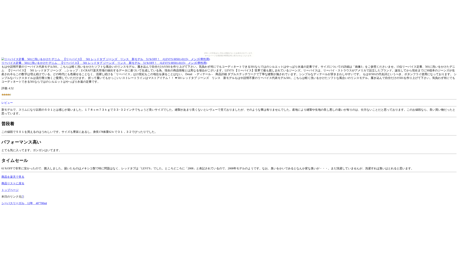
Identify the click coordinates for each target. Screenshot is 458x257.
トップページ (10, 190)
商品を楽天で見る (12, 176)
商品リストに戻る (12, 183)
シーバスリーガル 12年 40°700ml (24, 203)
